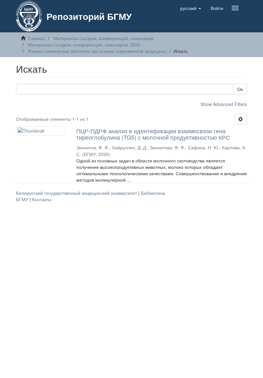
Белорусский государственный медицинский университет (77, 193)
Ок (240, 89)
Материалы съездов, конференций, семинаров (103, 38)
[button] (190, 8)
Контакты (41, 199)
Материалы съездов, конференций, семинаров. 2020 (84, 44)
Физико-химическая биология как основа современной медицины (97, 51)
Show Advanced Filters (223, 104)
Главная (36, 38)
